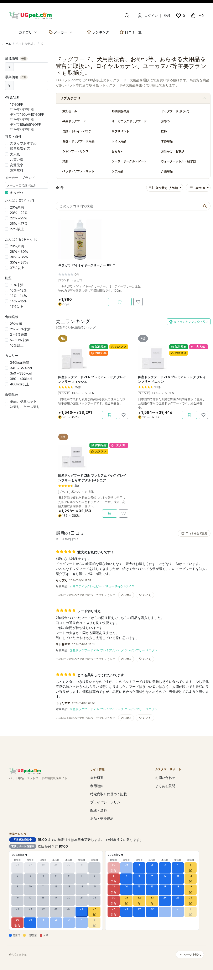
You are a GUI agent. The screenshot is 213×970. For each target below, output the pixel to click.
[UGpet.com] (30, 15)
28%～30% (19, 251)
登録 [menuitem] (167, 16)
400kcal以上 (19, 384)
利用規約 (97, 786)
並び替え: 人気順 (167, 188)
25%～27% (19, 223)
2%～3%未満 (20, 329)
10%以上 (17, 345)
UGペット (77, 393)
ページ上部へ (192, 954)
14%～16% (18, 301)
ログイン (151, 16)
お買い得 (16, 159)
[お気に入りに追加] (138, 302)
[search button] (204, 206)
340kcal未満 (19, 362)
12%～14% (18, 296)
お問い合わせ (165, 778)
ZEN (91, 393)
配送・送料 (98, 810)
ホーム (6, 43)
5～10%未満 (19, 340)
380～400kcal (21, 379)
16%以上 (16, 306)
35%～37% (19, 262)
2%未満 (16, 324)
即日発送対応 (20, 149)
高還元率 (16, 165)
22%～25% (18, 218)
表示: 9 (200, 188)
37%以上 (17, 268)
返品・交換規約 (102, 818)
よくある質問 (165, 786)
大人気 (15, 154)
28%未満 (17, 246)
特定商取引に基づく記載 (108, 794)
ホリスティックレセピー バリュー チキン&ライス (102, 586)
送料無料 (16, 170)
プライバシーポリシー (107, 802)
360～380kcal (21, 373)
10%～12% (18, 290)
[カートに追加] (120, 302)
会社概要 (97, 778)
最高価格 (15, 77)
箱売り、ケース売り (25, 407)
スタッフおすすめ (23, 143)
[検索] (127, 15)
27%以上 (17, 229)
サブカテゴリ (70, 98)
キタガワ (16, 193)
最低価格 (15, 58)
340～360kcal (21, 368)
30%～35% (19, 257)
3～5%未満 (18, 334)
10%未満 (17, 285)
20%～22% (19, 213)
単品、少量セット (23, 401)
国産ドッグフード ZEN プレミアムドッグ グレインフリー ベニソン (113, 650)
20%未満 (17, 207)
